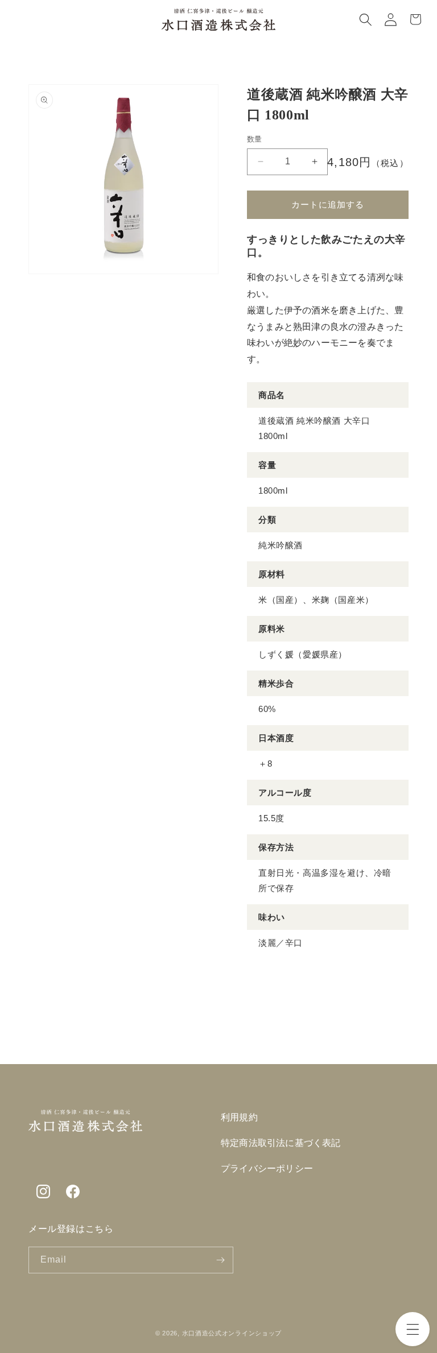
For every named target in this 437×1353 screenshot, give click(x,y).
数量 (254, 139)
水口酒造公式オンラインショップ (232, 1333)
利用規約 (239, 1117)
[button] (412, 1329)
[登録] (220, 1260)
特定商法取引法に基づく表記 (281, 1143)
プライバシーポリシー (267, 1168)
